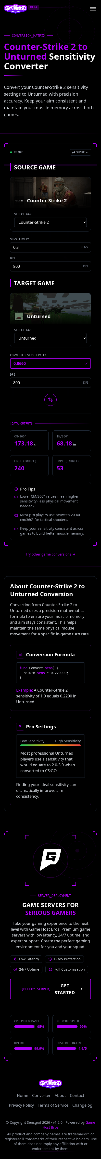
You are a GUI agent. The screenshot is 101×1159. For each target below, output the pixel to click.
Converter (41, 1095)
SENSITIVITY (19, 239)
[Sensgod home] (15, 9)
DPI (12, 258)
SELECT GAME (23, 214)
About (60, 1095)
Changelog (82, 1105)
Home (22, 1095)
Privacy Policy (21, 1105)
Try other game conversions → (51, 554)
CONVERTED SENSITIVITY (28, 355)
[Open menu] (93, 9)
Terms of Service (53, 1105)
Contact (77, 1095)
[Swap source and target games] (50, 400)
